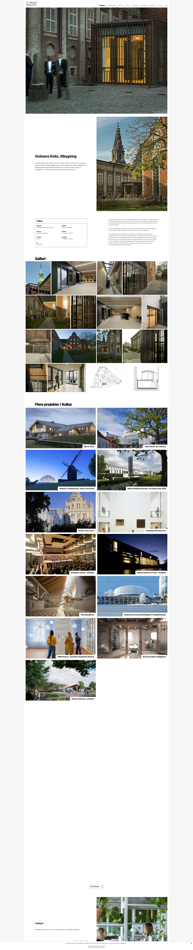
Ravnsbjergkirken (87, 615)
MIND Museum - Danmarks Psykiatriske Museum (76, 657)
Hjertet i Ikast (89, 446)
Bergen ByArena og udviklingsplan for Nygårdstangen (145, 615)
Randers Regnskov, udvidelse (83, 699)
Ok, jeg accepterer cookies (97, 947)
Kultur (67, 404)
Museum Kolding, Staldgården (154, 657)
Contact (39, 923)
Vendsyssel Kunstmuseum (156, 531)
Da (160, 5)
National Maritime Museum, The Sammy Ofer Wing (146, 488)
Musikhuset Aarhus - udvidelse (82, 573)
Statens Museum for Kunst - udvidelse (151, 573)
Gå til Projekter (95, 886)
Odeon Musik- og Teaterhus (155, 446)
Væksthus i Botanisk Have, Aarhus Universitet (76, 488)
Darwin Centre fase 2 (86, 531)
